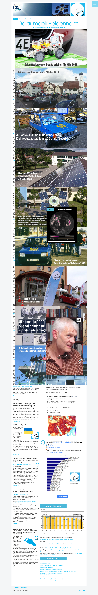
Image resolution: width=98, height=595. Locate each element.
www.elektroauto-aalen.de (74, 543)
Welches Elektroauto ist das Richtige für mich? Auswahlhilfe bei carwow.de (58, 571)
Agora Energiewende (45, 563)
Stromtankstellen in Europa (46, 567)
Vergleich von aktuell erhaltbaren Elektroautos (51, 543)
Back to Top (82, 590)
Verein (26, 19)
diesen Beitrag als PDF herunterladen (22, 464)
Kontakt (37, 19)
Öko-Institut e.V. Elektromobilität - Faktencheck (51, 573)
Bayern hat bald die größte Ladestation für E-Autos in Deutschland (24, 385)
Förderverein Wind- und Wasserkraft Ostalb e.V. (51, 565)
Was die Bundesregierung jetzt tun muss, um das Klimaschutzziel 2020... (61, 550)
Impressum (16, 587)
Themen (21, 19)
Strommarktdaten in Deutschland (48, 581)
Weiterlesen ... (16, 395)
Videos (31, 19)
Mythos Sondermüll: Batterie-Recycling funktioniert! (58, 548)
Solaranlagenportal (44, 576)
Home (15, 19)
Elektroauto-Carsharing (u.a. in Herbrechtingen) (51, 579)
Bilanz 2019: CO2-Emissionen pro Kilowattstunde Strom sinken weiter (56, 539)
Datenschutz (24, 587)
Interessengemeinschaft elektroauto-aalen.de (51, 569)
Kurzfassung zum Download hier (21, 494)
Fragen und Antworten (45, 574)
